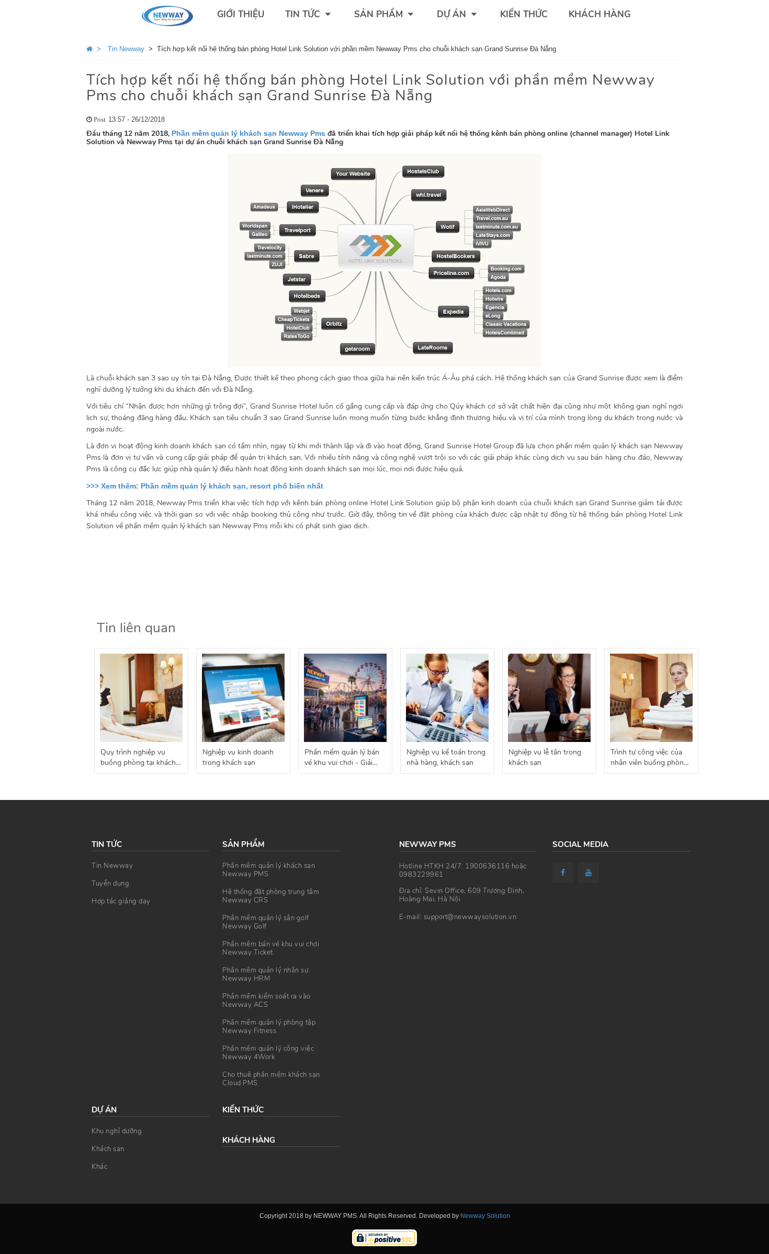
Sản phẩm (379, 14)
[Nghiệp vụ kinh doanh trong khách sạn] (243, 698)
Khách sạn (108, 1149)
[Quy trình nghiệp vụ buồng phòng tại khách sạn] (141, 698)
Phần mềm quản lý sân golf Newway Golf (265, 922)
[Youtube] (590, 872)
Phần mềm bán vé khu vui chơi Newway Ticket (270, 948)
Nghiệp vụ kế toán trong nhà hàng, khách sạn (445, 757)
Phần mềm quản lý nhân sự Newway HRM (265, 974)
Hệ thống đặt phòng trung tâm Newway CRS (270, 896)
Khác (99, 1167)
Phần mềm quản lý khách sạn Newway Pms (248, 133)
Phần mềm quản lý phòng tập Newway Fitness (268, 1026)
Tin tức (304, 14)
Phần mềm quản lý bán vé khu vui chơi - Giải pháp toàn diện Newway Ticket (344, 759)
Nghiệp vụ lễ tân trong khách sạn (544, 757)
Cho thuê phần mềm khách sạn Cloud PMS (271, 1079)
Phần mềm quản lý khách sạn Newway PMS (268, 870)
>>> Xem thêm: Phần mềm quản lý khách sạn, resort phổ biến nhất (204, 486)
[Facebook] (564, 872)
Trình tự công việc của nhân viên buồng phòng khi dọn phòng (649, 759)
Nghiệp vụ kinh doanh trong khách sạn (238, 757)
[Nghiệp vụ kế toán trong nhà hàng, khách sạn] (447, 698)
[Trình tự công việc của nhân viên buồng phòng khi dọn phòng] (651, 698)
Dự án (453, 14)
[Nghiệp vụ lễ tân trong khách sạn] (549, 698)
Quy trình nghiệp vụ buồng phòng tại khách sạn (138, 759)
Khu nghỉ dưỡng (117, 1131)
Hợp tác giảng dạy (121, 901)
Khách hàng (599, 14)
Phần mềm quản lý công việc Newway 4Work (268, 1052)
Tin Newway (112, 866)
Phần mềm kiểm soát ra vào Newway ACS (266, 1000)
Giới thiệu (240, 14)
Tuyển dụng (110, 883)
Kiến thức (524, 14)
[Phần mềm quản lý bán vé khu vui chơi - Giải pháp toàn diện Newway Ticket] (345, 698)
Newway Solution (485, 1216)
